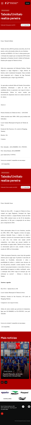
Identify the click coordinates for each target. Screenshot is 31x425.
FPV (11, 3)
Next (5, 382)
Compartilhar (26, 25)
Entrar (27, 3)
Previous (2, 382)
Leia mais (15, 360)
